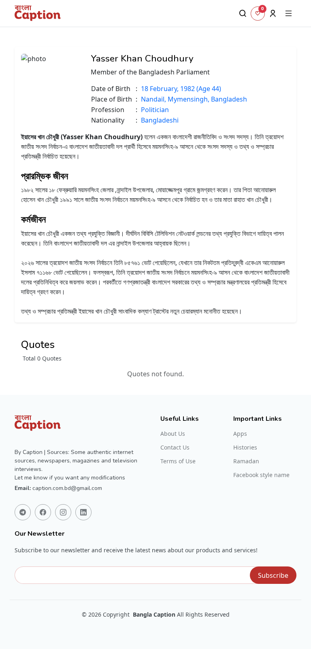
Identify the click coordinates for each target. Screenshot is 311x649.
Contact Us (175, 447)
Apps (240, 434)
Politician (155, 109)
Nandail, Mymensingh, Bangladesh (194, 99)
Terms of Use (178, 461)
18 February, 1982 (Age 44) (181, 88)
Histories (245, 447)
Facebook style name (261, 475)
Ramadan (246, 461)
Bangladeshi (160, 120)
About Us (172, 434)
